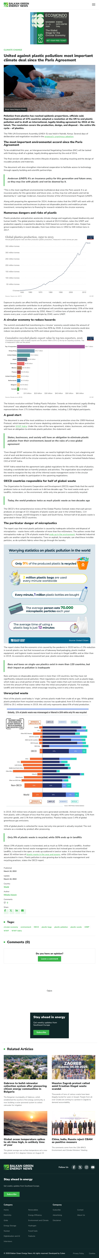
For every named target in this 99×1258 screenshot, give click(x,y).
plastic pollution (61, 927)
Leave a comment (49, 958)
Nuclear (7, 1231)
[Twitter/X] (12, 911)
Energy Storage (10, 1226)
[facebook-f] (73, 1167)
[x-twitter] (80, 1167)
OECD (36, 927)
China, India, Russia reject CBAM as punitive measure (72, 1141)
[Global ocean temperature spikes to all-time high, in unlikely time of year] (25, 1123)
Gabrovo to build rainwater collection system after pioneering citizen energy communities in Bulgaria (25, 1087)
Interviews (8, 1241)
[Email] (23, 911)
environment (26, 927)
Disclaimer (57, 1220)
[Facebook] (6, 911)
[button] (93, 4)
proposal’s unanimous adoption (59, 136)
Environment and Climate (38, 1220)
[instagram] (86, 1167)
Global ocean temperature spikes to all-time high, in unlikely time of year (24, 1142)
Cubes (62, 1253)
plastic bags (47, 927)
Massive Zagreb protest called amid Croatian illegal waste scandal (71, 1086)
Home (6, 1210)
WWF (6, 931)
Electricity (7, 1215)
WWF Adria (21, 426)
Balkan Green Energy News (21, 1253)
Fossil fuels (33, 1231)
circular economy (11, 927)
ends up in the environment (62, 534)
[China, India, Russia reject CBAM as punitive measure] (73, 1123)
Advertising (57, 1215)
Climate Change (13, 50)
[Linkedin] (17, 911)
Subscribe (41, 1032)
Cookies (92, 1253)
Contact (80, 1210)
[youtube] (92, 1167)
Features (31, 1236)
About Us (81, 1215)
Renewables (33, 1210)
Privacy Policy (78, 1253)
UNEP (86, 927)
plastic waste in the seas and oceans (43, 854)
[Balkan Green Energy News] (16, 5)
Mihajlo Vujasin (10, 895)
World (6, 887)
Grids (6, 1220)
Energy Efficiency (35, 1215)
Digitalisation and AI (12, 1236)
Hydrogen (32, 1226)
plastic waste (76, 927)
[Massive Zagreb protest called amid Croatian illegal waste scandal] (73, 1067)
